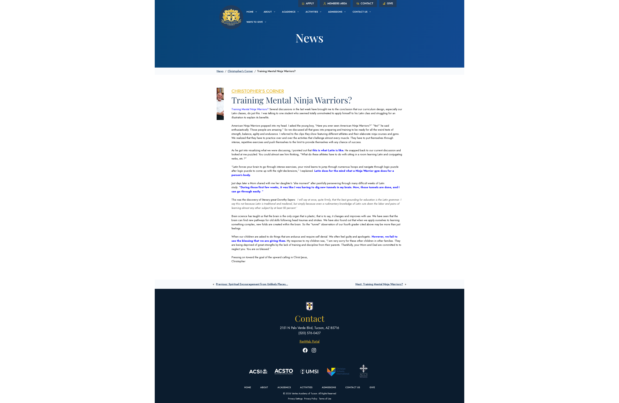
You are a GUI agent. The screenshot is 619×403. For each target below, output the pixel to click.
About (268, 11)
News (220, 71)
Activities (312, 11)
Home (249, 11)
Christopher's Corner (240, 71)
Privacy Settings (295, 398)
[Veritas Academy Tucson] (231, 17)
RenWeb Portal (309, 341)
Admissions (335, 11)
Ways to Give (254, 22)
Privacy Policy (310, 398)
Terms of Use (325, 398)
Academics (288, 11)
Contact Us (360, 11)
